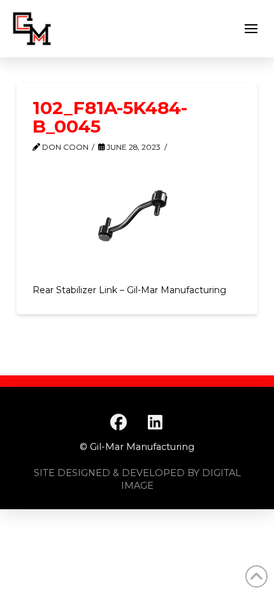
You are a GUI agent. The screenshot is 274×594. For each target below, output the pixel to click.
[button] (251, 28)
